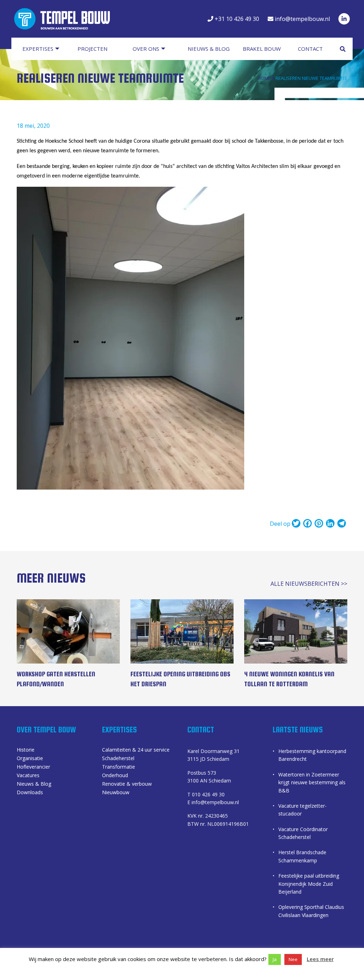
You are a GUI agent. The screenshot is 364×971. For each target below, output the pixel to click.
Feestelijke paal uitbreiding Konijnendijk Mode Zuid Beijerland (308, 883)
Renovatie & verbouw (127, 784)
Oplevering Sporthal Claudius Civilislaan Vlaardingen (311, 911)
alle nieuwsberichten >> (309, 584)
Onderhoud (115, 776)
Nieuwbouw (115, 793)
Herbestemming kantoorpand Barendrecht (312, 755)
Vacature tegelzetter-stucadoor (302, 809)
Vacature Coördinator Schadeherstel (303, 833)
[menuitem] (44, 49)
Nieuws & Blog (34, 784)
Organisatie (30, 759)
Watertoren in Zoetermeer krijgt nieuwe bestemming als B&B (312, 782)
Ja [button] (275, 959)
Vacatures (28, 776)
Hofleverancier (33, 767)
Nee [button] (293, 959)
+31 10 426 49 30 (236, 19)
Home (264, 78)
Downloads (30, 793)
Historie (25, 750)
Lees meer (320, 958)
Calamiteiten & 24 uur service (136, 750)
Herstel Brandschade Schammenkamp (302, 856)
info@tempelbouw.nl (301, 19)
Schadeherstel (118, 759)
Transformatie (118, 767)
